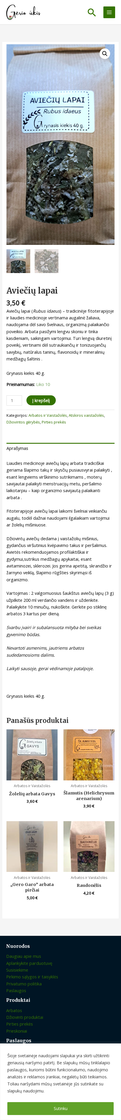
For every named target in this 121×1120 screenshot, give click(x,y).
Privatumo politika (24, 984)
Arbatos (14, 1010)
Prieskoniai (16, 1031)
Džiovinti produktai (24, 1017)
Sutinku (61, 1108)
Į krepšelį (41, 400)
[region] (60, 1081)
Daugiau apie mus (23, 956)
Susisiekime (17, 970)
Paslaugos (16, 990)
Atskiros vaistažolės (86, 415)
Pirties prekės (54, 422)
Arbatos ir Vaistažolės (47, 415)
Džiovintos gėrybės (23, 422)
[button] (92, 12)
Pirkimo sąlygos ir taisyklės (32, 977)
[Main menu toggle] (109, 12)
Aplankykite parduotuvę (29, 963)
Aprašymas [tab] (17, 448)
